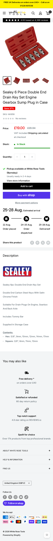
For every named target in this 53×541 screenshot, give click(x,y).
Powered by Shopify (11, 535)
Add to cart (26, 186)
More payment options (26, 202)
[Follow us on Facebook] (5, 497)
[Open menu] (4, 13)
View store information (18, 180)
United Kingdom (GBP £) (14, 483)
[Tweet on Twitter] (43, 243)
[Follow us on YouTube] (21, 497)
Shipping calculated (38, 133)
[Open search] (33, 13)
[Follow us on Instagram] (16, 497)
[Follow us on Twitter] (10, 497)
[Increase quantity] (32, 157)
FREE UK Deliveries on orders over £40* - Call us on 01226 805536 (26, 4)
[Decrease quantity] (17, 157)
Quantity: (7, 156)
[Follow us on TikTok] (26, 497)
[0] (48, 13)
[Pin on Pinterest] (37, 243)
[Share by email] (48, 243)
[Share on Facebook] (32, 243)
